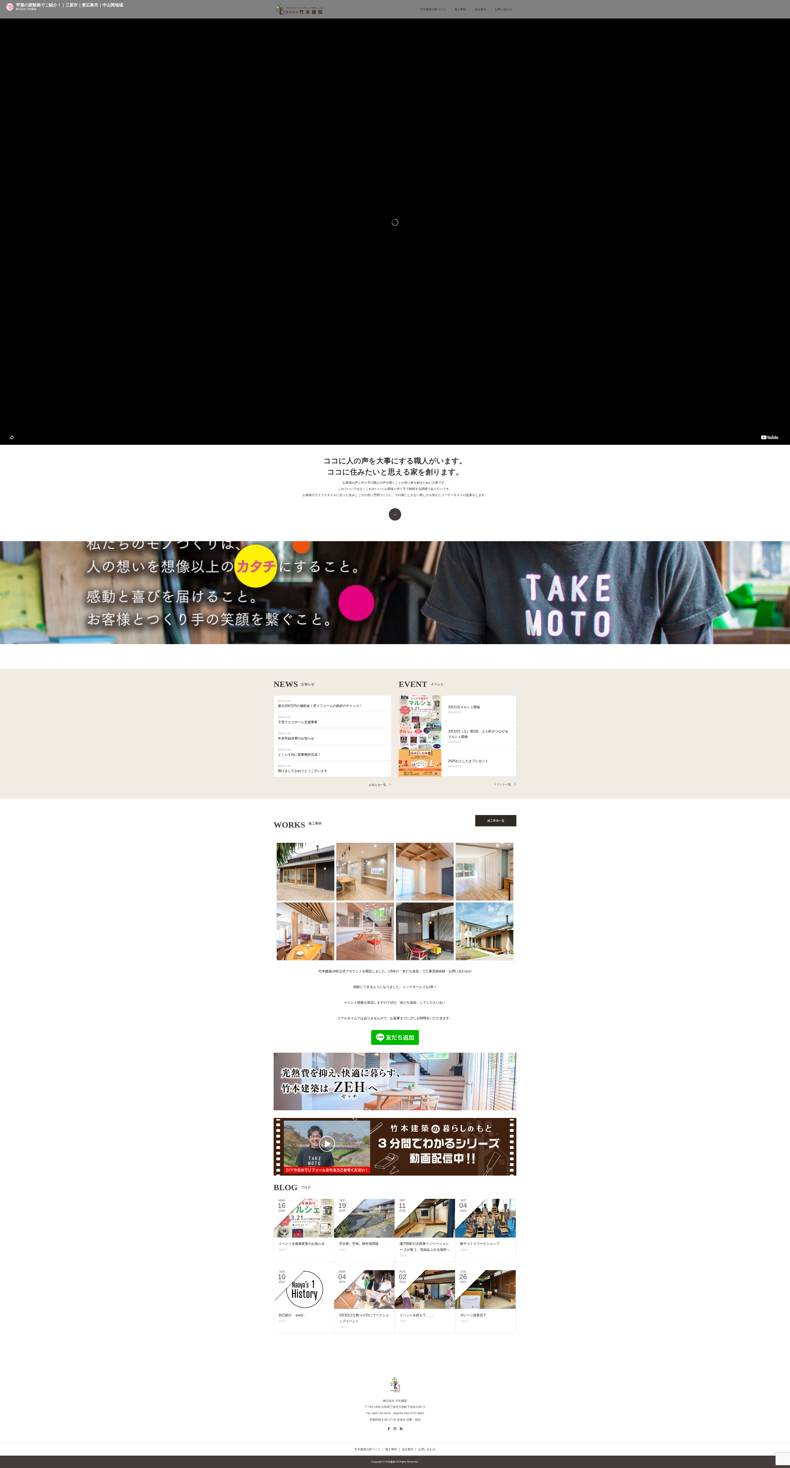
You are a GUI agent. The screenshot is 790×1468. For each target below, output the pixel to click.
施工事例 (460, 9)
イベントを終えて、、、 (418, 1315)
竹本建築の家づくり (433, 9)
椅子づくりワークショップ (480, 1243)
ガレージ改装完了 (473, 1315)
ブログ (282, 1249)
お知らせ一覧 (377, 784)
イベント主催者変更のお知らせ (302, 1243)
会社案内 (480, 9)
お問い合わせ (503, 9)
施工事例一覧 (495, 820)
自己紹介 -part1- (291, 1315)
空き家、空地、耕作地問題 (359, 1243)
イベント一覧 (502, 784)
